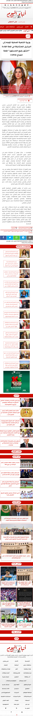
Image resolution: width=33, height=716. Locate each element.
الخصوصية (6, 704)
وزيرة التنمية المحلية (25, 228)
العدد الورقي (16, 451)
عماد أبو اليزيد (23, 100)
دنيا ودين (16, 688)
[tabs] (5, 5)
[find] (11, 5)
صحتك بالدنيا (5, 684)
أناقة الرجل (16, 684)
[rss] (13, 5)
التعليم (16, 677)
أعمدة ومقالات (5, 673)
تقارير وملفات (16, 673)
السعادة (27, 700)
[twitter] (25, 5)
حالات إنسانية (5, 688)
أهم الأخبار (17, 502)
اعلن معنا (16, 704)
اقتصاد (6, 665)
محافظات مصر (10, 27)
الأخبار (26, 27)
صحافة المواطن (27, 692)
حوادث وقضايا (27, 669)
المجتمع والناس (5, 692)
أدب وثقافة (27, 677)
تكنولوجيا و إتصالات (11, 680)
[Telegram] (23, 238)
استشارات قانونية (5, 696)
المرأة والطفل (27, 684)
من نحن (27, 704)
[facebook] (27, 5)
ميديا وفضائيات (27, 673)
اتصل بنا (27, 708)
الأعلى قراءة (16, 564)
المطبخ (27, 688)
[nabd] (16, 5)
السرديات (16, 692)
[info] (8, 5)
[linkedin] (19, 5)
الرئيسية (27, 661)
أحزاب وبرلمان (22, 680)
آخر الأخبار (16, 457)
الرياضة (16, 665)
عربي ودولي (20, 27)
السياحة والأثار (28, 696)
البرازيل (13, 228)
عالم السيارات (17, 696)
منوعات (16, 700)
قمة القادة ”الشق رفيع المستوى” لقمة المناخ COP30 (18, 232)
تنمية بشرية (5, 677)
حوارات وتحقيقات (5, 669)
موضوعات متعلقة (23, 246)
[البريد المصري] (16, 382)
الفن (16, 669)
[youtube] (22, 5)
